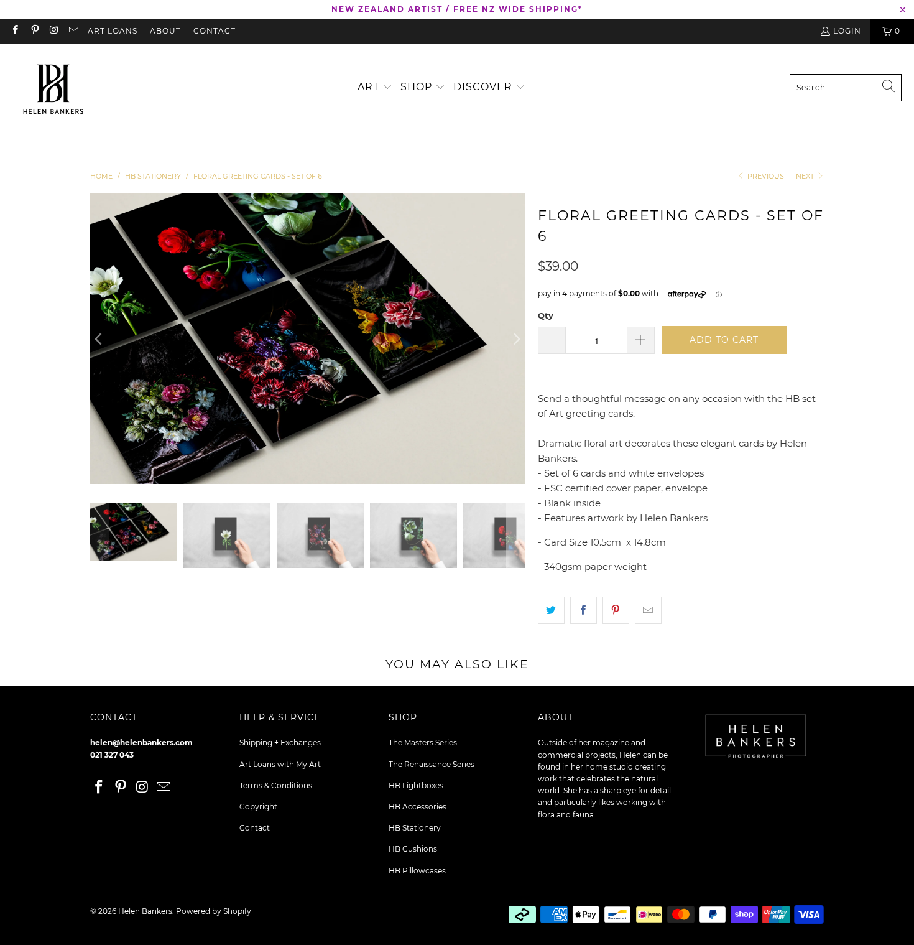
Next (806, 176)
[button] (375, 87)
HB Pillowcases (417, 870)
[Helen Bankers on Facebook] (14, 30)
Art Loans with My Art (280, 764)
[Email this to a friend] (648, 610)
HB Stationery (415, 827)
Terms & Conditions (275, 785)
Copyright (258, 806)
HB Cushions (413, 849)
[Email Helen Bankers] (73, 30)
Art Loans (112, 30)
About (165, 30)
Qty (545, 315)
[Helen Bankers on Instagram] (53, 30)
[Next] (516, 338)
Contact (214, 30)
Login (847, 30)
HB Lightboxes (416, 785)
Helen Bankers (145, 911)
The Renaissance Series (431, 764)
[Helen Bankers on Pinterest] (34, 30)
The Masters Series (423, 742)
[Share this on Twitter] (551, 610)
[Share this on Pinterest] (615, 610)
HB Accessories (417, 806)
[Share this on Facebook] (583, 610)
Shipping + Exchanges (280, 742)
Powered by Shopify (213, 911)
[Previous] (99, 338)
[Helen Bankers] (52, 87)
